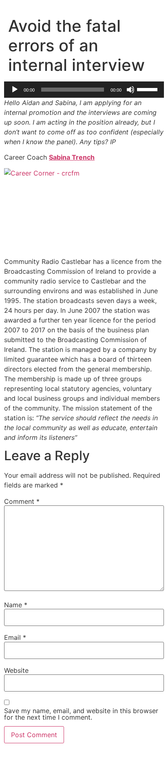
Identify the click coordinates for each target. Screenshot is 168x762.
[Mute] (130, 90)
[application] (84, 89)
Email (15, 637)
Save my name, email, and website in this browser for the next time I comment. (81, 713)
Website (16, 670)
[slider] (148, 88)
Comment (22, 501)
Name (15, 605)
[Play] (15, 90)
